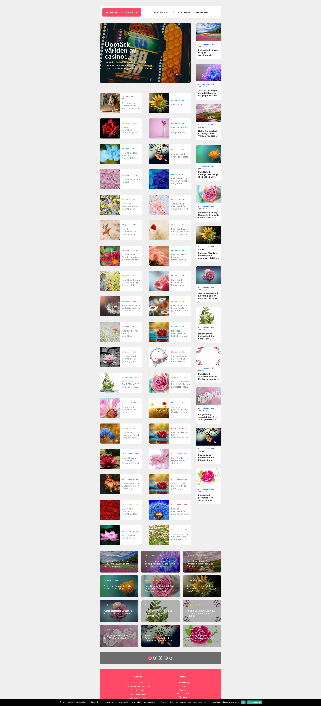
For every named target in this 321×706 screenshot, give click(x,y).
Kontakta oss (200, 12)
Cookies (185, 12)
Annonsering (161, 12)
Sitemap (183, 697)
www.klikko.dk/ (140, 698)
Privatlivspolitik (255, 702)
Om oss (175, 12)
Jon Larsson (203, 46)
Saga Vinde (180, 77)
